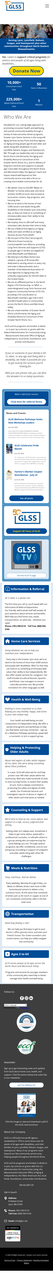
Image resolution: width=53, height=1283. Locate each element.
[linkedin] (31, 998)
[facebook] (22, 998)
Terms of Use (9, 1260)
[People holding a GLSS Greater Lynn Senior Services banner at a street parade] (9, 449)
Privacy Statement (24, 1260)
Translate (24, 1008)
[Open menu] (47, 6)
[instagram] (26, 998)
